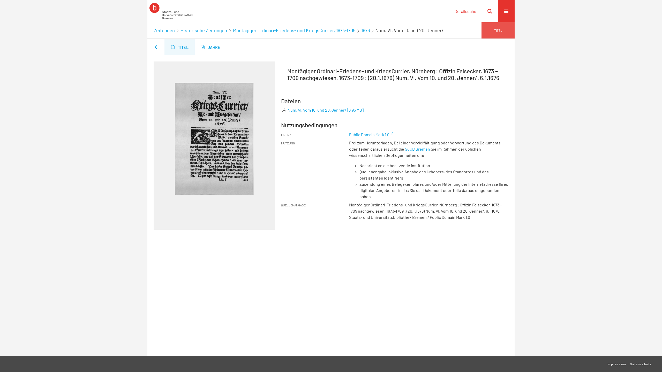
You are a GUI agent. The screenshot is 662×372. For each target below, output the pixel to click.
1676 (365, 30)
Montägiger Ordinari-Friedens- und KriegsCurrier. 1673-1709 (294, 30)
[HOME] (171, 11)
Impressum (616, 364)
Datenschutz (641, 364)
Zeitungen (164, 30)
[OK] (490, 11)
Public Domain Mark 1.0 (369, 134)
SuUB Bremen (417, 148)
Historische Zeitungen (203, 30)
